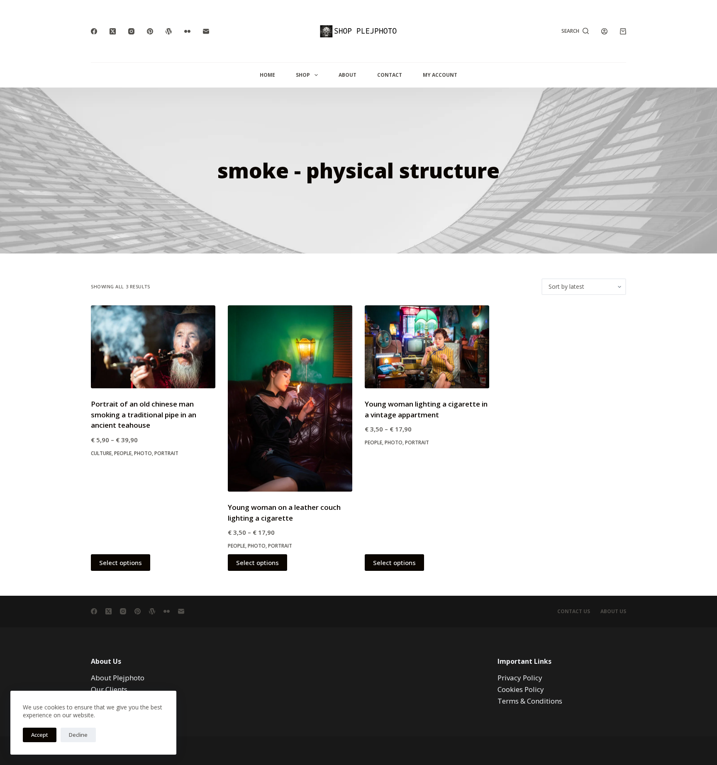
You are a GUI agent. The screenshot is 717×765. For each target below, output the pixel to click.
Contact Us (573, 611)
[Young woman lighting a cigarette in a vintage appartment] (427, 346)
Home (267, 74)
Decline (78, 734)
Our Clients (109, 689)
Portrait (166, 453)
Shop (303, 74)
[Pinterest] (150, 31)
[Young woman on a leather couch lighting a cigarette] (290, 398)
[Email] (206, 31)
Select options (120, 562)
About (347, 74)
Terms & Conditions (530, 701)
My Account (440, 74)
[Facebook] (94, 31)
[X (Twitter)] (113, 31)
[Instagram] (131, 31)
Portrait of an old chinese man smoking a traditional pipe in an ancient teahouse (143, 414)
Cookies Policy (521, 689)
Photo (143, 453)
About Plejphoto (117, 677)
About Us (613, 611)
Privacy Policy (520, 677)
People (123, 453)
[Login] (604, 31)
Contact (389, 74)
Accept (39, 734)
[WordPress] (169, 31)
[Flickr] (187, 31)
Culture (101, 453)
